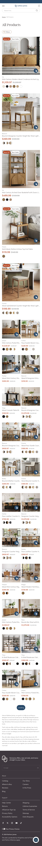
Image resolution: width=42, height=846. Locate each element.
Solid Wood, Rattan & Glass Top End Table (17, 249)
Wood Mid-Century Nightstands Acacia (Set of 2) (20, 587)
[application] (36, 840)
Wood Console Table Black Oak (13, 410)
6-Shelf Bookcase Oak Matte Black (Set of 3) (18, 657)
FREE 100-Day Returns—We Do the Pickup (21, 2)
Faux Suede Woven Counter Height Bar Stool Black (20, 692)
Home (4, 17)
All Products (10, 17)
